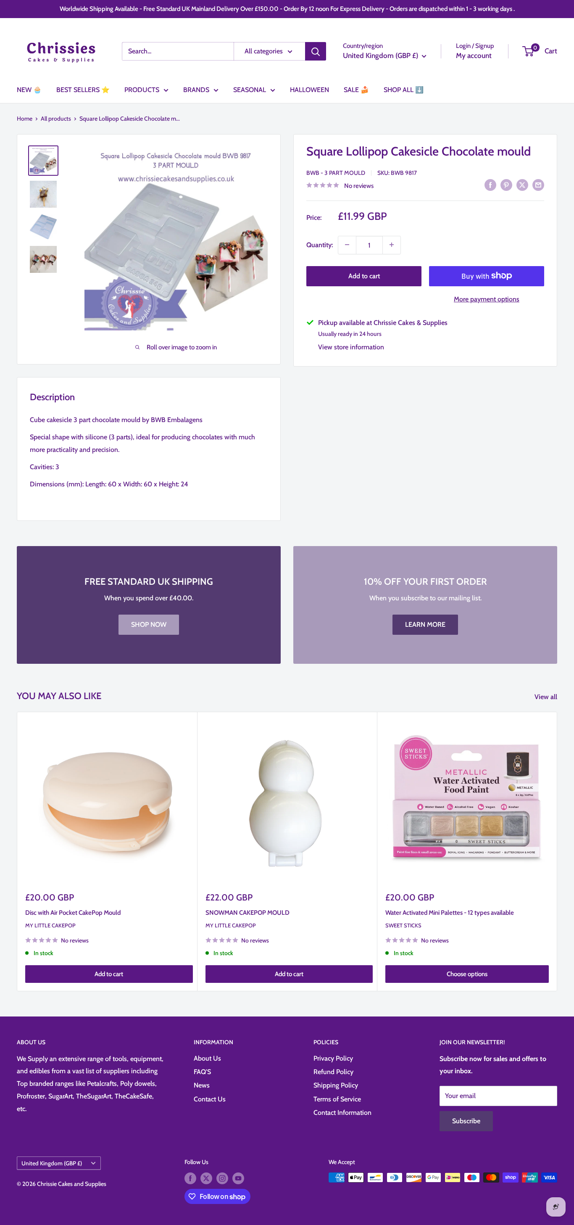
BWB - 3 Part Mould (335, 172)
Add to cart (364, 276)
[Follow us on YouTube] (238, 1178)
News (202, 1085)
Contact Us (210, 1099)
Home (24, 118)
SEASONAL (249, 90)
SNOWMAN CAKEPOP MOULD (247, 912)
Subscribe (466, 1121)
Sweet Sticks (403, 925)
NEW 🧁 (29, 90)
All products (56, 118)
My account (474, 55)
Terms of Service (337, 1099)
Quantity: (319, 244)
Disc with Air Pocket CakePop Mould (73, 912)
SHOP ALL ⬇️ (404, 90)
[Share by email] (538, 184)
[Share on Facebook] (490, 184)
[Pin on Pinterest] (506, 184)
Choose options (467, 974)
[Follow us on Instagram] (222, 1178)
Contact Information (342, 1113)
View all (547, 697)
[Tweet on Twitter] (522, 184)
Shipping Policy (335, 1085)
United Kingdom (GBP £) (51, 1163)
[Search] (315, 51)
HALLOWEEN (309, 90)
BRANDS (196, 90)
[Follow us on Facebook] (190, 1178)
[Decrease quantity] (347, 244)
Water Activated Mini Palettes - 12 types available (449, 912)
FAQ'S (202, 1072)
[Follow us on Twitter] (206, 1178)
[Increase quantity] (391, 244)
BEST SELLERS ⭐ (83, 90)
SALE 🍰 (356, 90)
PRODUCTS (141, 90)
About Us (207, 1058)
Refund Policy (333, 1072)
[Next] (557, 851)
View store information (351, 347)
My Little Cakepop (50, 925)
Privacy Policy (333, 1058)
